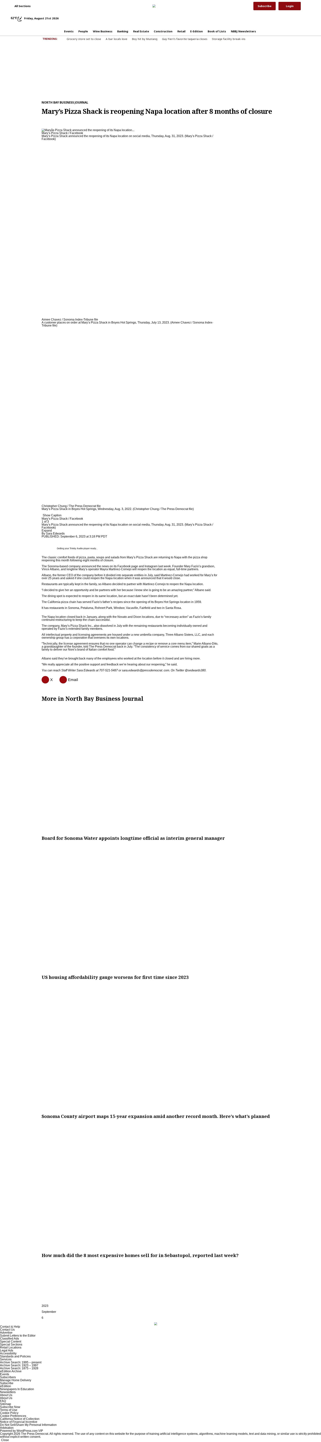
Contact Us (7, 1329)
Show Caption (52, 515)
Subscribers (8, 1377)
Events (69, 31)
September (49, 1311)
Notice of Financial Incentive (18, 1421)
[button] (20, 6)
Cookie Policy (9, 1412)
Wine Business (102, 31)
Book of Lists (217, 31)
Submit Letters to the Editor (17, 1335)
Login (290, 6)
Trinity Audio (76, 548)
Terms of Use (8, 1410)
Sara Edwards (55, 533)
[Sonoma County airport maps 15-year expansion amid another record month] (160, 1047)
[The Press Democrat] (159, 5)
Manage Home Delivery (15, 1380)
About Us (6, 1395)
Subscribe (264, 6)
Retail (181, 31)
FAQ (3, 1401)
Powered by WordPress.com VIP (21, 1430)
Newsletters (8, 1392)
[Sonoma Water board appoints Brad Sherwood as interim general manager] (160, 769)
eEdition (5, 1386)
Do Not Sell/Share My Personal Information (28, 1424)
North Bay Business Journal (65, 102)
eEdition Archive (11, 1371)
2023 (45, 1305)
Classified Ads (9, 1338)
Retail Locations (10, 1347)
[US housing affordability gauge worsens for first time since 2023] (160, 908)
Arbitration (7, 1427)
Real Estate (141, 31)
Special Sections (11, 1344)
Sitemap (5, 1404)
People (83, 31)
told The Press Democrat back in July (107, 646)
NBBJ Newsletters (243, 31)
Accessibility (8, 1353)
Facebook (124, 566)
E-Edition (196, 31)
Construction (163, 31)
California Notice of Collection (19, 1418)
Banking (122, 31)
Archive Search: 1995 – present (20, 1362)
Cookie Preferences (13, 1415)
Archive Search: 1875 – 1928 (19, 1368)
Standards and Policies (15, 1356)
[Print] (61, 680)
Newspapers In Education (17, 1389)
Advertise (6, 1332)
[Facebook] (44, 680)
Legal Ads (6, 1350)
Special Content (10, 1341)
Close (5, 1440)
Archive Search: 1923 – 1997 (19, 1365)
